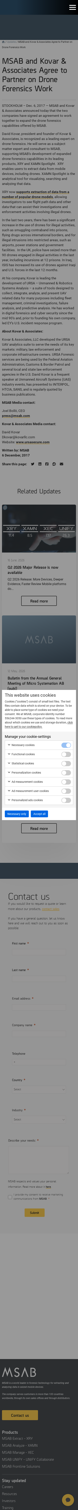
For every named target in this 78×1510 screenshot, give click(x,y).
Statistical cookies (22, 763)
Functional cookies (23, 754)
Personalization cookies (26, 772)
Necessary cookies (23, 745)
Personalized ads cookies (27, 800)
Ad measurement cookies (27, 781)
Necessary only (16, 814)
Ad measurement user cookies (30, 791)
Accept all (39, 814)
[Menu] (72, 7)
